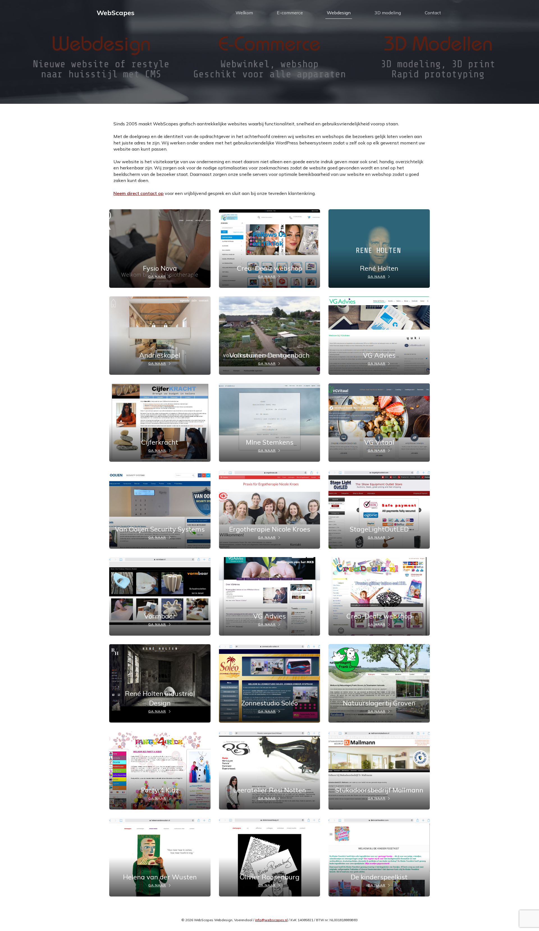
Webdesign (339, 12)
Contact (433, 12)
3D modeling (387, 12)
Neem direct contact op (138, 193)
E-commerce (290, 12)
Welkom (244, 12)
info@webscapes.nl (271, 920)
